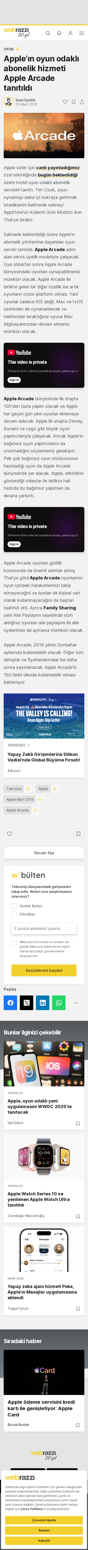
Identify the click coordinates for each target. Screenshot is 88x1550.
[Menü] (81, 33)
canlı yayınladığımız (58, 167)
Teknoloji (14, 789)
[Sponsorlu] (44, 716)
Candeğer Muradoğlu (26, 1216)
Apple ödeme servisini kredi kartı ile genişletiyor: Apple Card (41, 1408)
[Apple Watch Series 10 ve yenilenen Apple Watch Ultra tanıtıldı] (44, 1156)
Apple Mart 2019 (20, 799)
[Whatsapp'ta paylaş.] (60, 1002)
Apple (43, 789)
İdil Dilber (16, 1123)
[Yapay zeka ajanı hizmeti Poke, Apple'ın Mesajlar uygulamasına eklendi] (44, 1249)
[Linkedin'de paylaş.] (44, 1002)
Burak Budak (18, 1425)
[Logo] (17, 32)
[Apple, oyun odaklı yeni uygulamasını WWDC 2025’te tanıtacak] (44, 1063)
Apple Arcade (18, 810)
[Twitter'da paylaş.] (28, 1002)
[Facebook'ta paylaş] (12, 1002)
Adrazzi (14, 771)
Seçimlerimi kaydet (44, 970)
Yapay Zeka (15, 1278)
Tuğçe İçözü (18, 1308)
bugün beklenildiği (58, 174)
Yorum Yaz (44, 852)
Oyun (8, 49)
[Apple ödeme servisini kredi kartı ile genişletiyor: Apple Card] (44, 1372)
